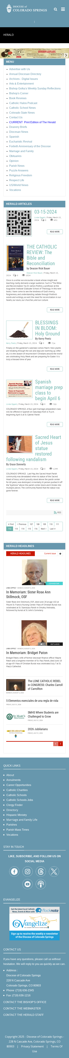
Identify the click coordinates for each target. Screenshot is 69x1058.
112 (9, 528)
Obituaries (54, 644)
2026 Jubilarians (38, 729)
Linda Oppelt (39, 217)
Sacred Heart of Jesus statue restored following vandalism (19, 444)
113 (16, 528)
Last (52, 528)
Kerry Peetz (11, 343)
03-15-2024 (19, 223)
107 (31, 524)
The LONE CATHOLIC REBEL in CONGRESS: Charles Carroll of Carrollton (45, 685)
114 (22, 528)
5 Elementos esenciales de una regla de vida (32, 700)
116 (35, 528)
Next (43, 528)
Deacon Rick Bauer (34, 273)
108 (37, 524)
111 (57, 524)
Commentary (54, 583)
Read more (55, 232)
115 (29, 528)
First (12, 524)
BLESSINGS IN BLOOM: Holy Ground (19, 330)
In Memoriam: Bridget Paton (27, 653)
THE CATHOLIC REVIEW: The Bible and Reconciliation (15, 258)
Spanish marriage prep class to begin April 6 (19, 389)
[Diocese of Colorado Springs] (27, 8)
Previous (22, 524)
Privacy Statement (32, 1046)
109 (44, 524)
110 (50, 524)
